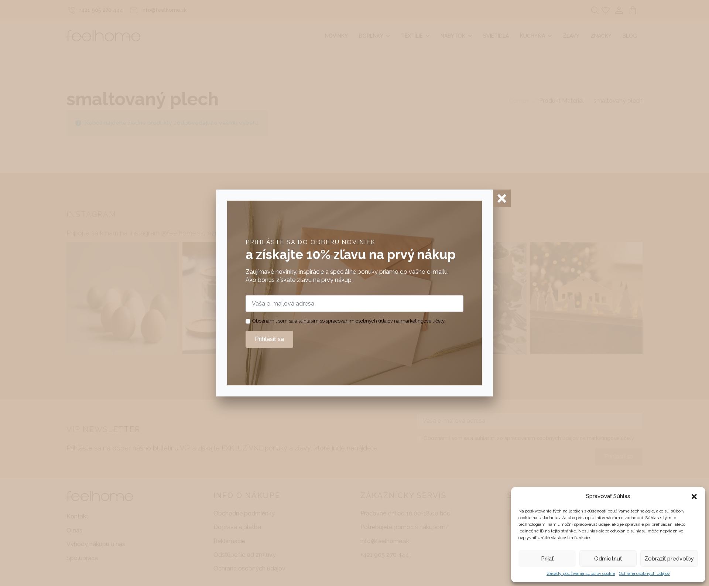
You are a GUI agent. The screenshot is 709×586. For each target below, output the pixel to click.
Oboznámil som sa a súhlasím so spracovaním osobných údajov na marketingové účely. (348, 321)
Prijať (547, 558)
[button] (694, 496)
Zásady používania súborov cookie (581, 573)
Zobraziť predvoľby (669, 558)
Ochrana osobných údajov (644, 573)
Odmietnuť (608, 558)
